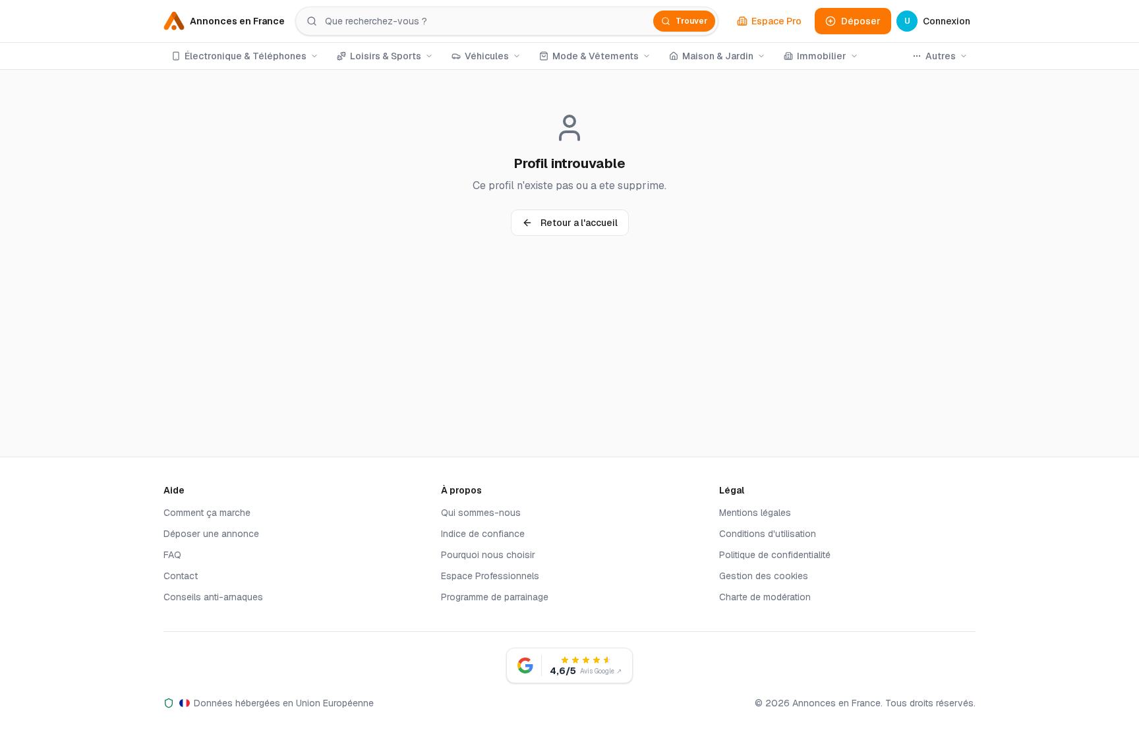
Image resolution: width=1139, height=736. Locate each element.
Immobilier (821, 56)
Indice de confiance (483, 534)
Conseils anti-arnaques (213, 597)
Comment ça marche (206, 513)
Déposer (861, 21)
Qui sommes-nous (481, 513)
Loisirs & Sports (385, 56)
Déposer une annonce (211, 534)
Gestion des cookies (763, 576)
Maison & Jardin (717, 56)
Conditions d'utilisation (767, 534)
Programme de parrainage (494, 597)
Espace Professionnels (490, 576)
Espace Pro (776, 21)
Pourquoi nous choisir (488, 555)
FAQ (172, 555)
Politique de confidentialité (775, 555)
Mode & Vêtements (595, 56)
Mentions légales (755, 513)
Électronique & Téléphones (246, 56)
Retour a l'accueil (579, 223)
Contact (180, 576)
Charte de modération (765, 597)
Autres (940, 56)
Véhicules (487, 56)
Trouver (691, 21)
